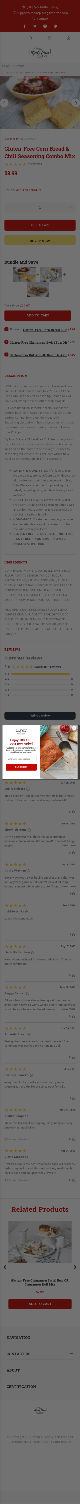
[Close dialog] (74, 728)
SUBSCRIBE (21, 767)
